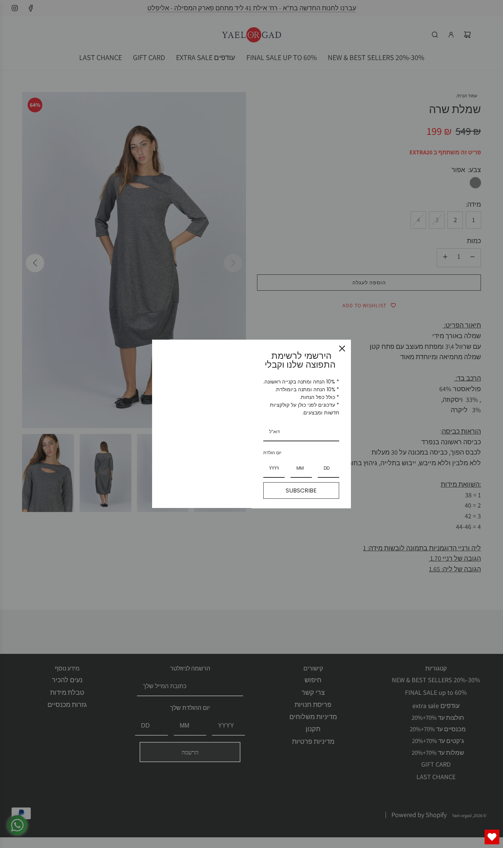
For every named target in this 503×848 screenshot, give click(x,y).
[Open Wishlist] (492, 837)
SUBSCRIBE (301, 490)
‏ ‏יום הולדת (272, 452)
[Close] (342, 348)
